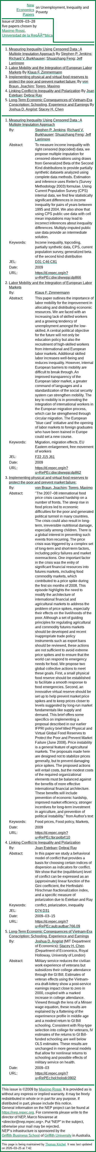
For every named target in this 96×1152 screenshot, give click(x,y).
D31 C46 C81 (46, 262)
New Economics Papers (25, 9)
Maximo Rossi (13, 31)
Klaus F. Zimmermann (44, 72)
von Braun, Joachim (51, 488)
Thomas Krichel (55, 1144)
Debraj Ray (33, 95)
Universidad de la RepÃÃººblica (27, 35)
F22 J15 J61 (45, 457)
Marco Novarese (40, 1117)
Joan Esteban (46, 848)
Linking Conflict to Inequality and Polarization (44, 91)
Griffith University (57, 1135)
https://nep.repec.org (18, 1112)
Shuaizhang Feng (60, 58)
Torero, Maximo (47, 86)
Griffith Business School (21, 1135)
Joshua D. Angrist (23, 109)
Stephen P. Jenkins (76, 54)
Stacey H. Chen (51, 109)
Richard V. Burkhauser (27, 58)
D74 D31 (42, 911)
